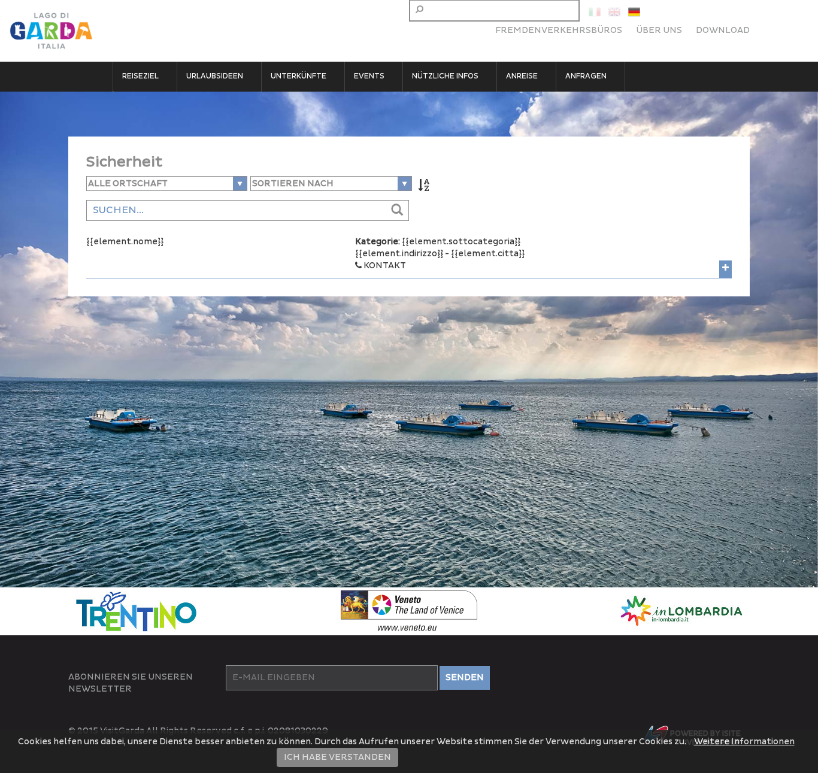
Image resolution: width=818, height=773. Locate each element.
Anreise (522, 76)
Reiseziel (140, 76)
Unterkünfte (298, 76)
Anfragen (586, 76)
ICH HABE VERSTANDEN (337, 757)
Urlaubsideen (214, 76)
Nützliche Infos (445, 76)
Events (369, 76)
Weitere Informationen (744, 741)
